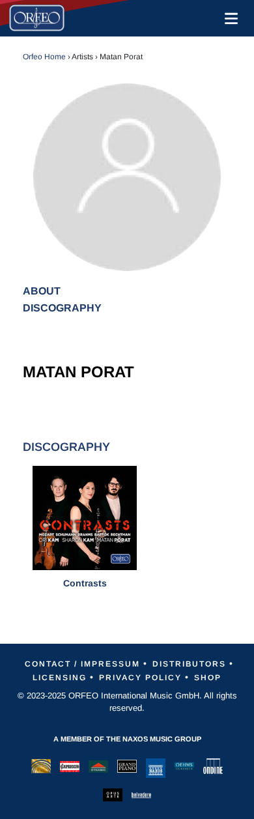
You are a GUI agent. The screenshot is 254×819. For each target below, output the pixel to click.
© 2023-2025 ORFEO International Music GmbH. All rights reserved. (127, 702)
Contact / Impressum (82, 663)
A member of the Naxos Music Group (127, 739)
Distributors (189, 663)
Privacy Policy (140, 677)
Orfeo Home (44, 56)
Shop (207, 677)
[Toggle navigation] (228, 18)
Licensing (60, 677)
